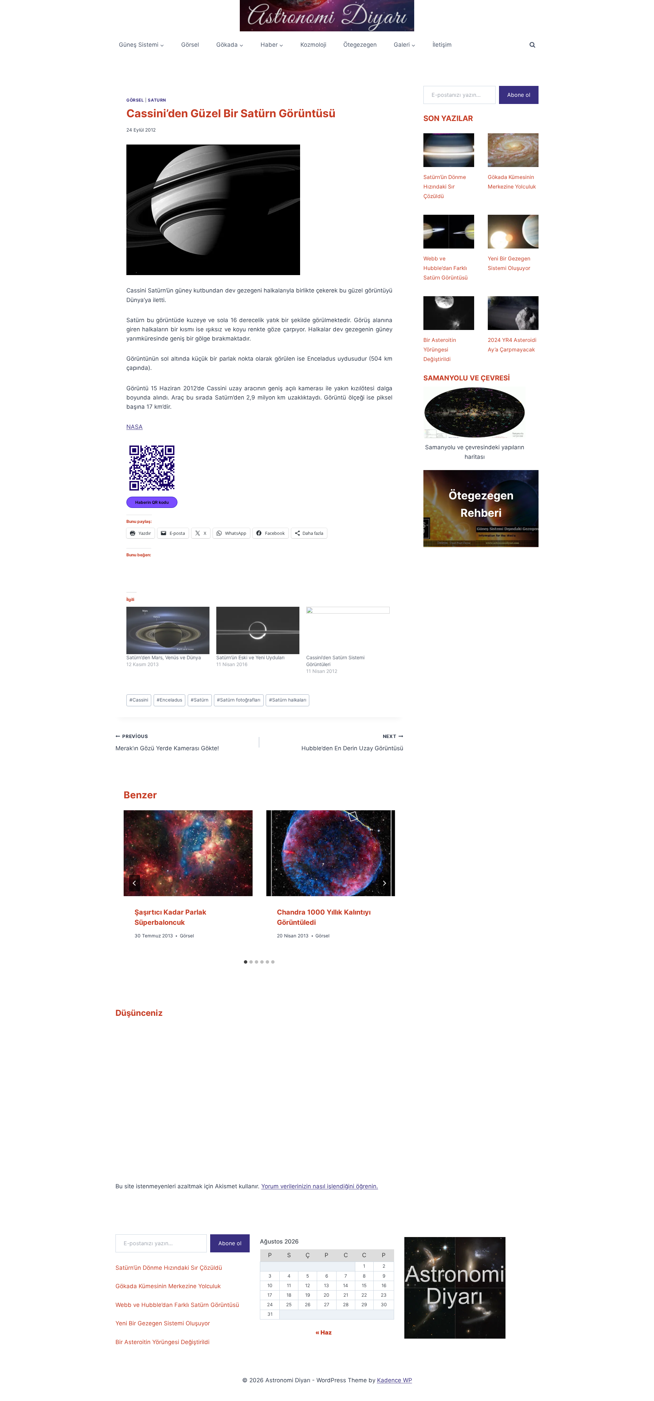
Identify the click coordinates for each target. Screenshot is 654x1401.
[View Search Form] (532, 45)
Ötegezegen (360, 44)
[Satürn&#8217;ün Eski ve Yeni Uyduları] (257, 630)
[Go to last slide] (134, 883)
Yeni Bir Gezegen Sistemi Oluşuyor (509, 263)
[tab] (245, 962)
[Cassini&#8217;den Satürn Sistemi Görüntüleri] (347, 630)
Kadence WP (394, 1380)
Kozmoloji (313, 44)
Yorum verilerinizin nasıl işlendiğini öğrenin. (319, 1186)
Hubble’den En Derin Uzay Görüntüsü (352, 743)
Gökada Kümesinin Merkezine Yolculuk (512, 182)
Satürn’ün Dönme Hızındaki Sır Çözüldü (444, 186)
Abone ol (518, 94)
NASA (134, 426)
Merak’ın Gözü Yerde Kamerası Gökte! (167, 743)
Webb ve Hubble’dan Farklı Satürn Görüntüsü (445, 268)
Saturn (157, 100)
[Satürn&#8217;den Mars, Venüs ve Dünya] (167, 630)
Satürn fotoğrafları (238, 700)
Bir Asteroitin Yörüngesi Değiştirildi (439, 349)
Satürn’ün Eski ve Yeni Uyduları (250, 657)
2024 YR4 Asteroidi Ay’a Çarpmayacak (512, 345)
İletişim (442, 44)
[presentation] (188, 853)
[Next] (384, 883)
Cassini (138, 700)
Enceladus (169, 700)
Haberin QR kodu (152, 502)
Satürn (199, 700)
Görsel (190, 44)
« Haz (323, 1332)
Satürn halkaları (287, 700)
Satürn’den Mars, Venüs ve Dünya (163, 657)
